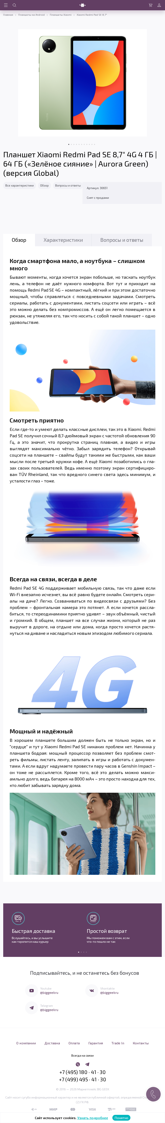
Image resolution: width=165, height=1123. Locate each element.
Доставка (52, 1043)
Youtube (46, 988)
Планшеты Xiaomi (61, 14)
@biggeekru (49, 992)
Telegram (46, 1005)
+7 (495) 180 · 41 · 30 (82, 1072)
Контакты (141, 1043)
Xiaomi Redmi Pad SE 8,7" (92, 14)
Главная (8, 14)
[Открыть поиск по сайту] (14, 5)
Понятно (121, 1118)
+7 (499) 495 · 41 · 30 (82, 1079)
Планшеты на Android (31, 14)
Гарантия (95, 1043)
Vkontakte (107, 988)
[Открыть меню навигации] (5, 5)
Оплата (74, 1043)
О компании (26, 1043)
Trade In (118, 1043)
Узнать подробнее (92, 1118)
